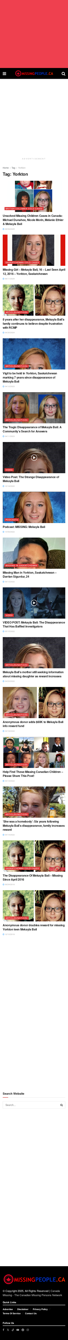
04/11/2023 (9, 436)
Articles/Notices (17, 312)
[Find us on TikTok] (13, 1330)
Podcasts (12, 519)
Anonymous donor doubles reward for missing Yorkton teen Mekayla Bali (34, 927)
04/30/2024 (9, 332)
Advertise (8, 1309)
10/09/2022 (9, 531)
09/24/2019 (9, 884)
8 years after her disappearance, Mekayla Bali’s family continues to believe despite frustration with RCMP (33, 323)
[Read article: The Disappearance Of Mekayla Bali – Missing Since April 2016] (34, 856)
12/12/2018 (9, 934)
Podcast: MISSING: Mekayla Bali (24, 527)
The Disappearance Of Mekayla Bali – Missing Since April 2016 (33, 877)
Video (9, 469)
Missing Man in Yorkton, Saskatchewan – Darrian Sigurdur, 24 (30, 574)
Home (6, 167)
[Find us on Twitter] (8, 1330)
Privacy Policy (40, 1309)
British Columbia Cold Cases (24, 208)
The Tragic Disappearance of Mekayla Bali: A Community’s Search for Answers (32, 429)
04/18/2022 (9, 731)
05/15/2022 (9, 631)
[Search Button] (63, 73)
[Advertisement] (34, 34)
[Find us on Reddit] (23, 1330)
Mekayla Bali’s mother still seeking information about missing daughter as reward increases (33, 674)
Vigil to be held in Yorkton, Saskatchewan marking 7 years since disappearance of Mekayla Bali (30, 377)
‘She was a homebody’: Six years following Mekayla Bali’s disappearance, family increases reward (34, 825)
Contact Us (31, 1313)
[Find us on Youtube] (18, 1330)
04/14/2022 (9, 781)
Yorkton (22, 167)
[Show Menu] (4, 73)
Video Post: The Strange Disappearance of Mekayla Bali (31, 479)
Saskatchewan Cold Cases (22, 262)
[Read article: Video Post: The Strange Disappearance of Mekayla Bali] (34, 457)
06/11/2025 (9, 278)
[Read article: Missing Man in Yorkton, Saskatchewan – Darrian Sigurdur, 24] (34, 553)
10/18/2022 (9, 486)
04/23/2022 (9, 681)
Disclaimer (22, 1309)
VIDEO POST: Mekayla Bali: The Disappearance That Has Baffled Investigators (34, 624)
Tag (13, 167)
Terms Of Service (12, 1313)
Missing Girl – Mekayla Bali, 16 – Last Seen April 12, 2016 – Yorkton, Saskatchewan (34, 271)
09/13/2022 (9, 581)
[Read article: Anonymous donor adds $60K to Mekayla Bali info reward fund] (34, 702)
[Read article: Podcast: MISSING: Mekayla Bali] (34, 507)
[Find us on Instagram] (28, 1330)
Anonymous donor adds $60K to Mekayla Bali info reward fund (33, 724)
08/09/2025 (9, 229)
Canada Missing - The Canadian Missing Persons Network (32, 1293)
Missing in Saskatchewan (21, 565)
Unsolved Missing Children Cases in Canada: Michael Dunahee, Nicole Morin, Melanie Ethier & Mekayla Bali (33, 220)
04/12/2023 (9, 386)
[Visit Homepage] (34, 73)
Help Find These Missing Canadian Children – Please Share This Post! (33, 774)
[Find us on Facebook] (3, 1330)
